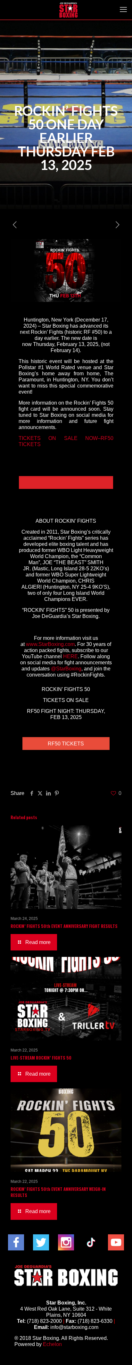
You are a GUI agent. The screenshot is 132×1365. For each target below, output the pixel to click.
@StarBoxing (66, 668)
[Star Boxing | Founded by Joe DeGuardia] (68, 10)
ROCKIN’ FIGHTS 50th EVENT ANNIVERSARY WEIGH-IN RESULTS (58, 1192)
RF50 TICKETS (66, 743)
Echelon (52, 1344)
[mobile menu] (123, 9)
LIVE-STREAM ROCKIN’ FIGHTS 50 (41, 1057)
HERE (70, 656)
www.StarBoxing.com (50, 644)
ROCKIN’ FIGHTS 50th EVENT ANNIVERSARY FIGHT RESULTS (64, 926)
